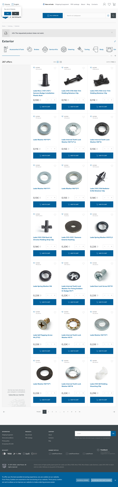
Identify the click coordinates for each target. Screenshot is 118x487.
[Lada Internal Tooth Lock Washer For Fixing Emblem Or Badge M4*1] (73, 275)
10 (79, 412)
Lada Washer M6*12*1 (70, 188)
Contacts (95, 4)
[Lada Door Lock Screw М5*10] (101, 275)
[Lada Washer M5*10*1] (44, 129)
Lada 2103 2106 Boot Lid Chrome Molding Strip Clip (43, 238)
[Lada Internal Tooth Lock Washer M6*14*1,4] (73, 129)
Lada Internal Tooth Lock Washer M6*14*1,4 (71, 141)
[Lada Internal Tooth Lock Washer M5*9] (73, 324)
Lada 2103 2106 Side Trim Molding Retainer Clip (71, 92)
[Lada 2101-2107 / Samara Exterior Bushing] (73, 227)
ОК (113, 433)
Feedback (104, 450)
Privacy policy (5, 441)
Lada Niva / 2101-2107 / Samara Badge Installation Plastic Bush (43, 93)
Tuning (87, 49)
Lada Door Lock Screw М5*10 (101, 286)
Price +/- (113, 62)
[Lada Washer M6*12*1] (73, 178)
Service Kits (53, 49)
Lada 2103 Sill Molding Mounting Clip (98, 385)
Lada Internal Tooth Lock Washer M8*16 (100, 141)
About (83, 4)
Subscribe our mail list (16, 395)
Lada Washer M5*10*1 (41, 140)
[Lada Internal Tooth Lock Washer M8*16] (101, 129)
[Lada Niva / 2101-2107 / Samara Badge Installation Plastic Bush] (44, 80)
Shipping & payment (62, 4)
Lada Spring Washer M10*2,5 (101, 237)
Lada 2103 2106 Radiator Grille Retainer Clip (99, 189)
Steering (71, 49)
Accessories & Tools (17, 49)
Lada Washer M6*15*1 (98, 335)
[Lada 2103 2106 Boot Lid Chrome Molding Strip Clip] (44, 227)
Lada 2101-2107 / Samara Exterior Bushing (71, 238)
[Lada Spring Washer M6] (44, 275)
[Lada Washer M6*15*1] (101, 324)
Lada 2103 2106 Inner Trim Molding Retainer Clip (100, 92)
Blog (88, 4)
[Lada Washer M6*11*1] (44, 178)
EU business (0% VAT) (7, 444)
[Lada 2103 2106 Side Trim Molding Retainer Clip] (73, 80)
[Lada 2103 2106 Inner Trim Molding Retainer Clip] (101, 80)
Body (101, 49)
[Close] (112, 33)
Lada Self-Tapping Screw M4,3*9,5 (42, 336)
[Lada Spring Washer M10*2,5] (101, 227)
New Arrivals (28, 435)
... (60, 412)
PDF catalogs (75, 4)
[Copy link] (114, 41)
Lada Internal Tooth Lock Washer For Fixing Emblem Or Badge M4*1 (72, 288)
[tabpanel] (13, 50)
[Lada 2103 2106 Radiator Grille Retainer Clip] (101, 178)
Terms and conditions (7, 438)
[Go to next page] (114, 412)
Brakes (36, 49)
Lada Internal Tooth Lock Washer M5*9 (71, 336)
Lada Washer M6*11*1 (41, 188)
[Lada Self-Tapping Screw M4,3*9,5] (44, 324)
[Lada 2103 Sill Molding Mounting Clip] (101, 373)
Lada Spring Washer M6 (42, 286)
